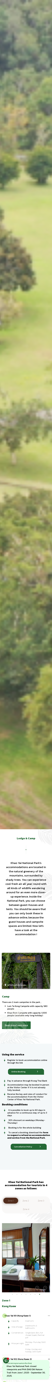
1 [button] (12, 1294)
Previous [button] (37, 1288)
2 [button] (17, 1294)
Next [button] (45, 1288)
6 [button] (35, 1294)
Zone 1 (11, 1200)
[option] (26, 1369)
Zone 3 (41, 1200)
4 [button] (26, 1294)
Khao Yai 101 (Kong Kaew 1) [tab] (18, 1315)
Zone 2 (26, 1200)
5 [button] (30, 1294)
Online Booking (18, 1071)
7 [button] (39, 1294)
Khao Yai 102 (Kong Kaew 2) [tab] (18, 1359)
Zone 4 (26, 1209)
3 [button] (21, 1294)
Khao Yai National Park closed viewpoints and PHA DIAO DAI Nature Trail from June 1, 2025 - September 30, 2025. (26, 1371)
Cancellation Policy (23, 1146)
